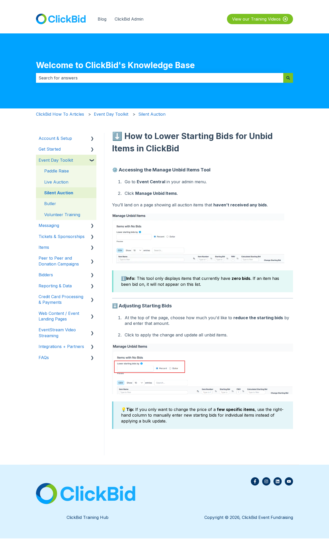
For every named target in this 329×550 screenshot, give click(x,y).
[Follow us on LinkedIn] (277, 481)
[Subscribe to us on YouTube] (289, 481)
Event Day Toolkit (111, 114)
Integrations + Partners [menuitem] (61, 346)
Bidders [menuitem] (46, 274)
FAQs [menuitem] (44, 357)
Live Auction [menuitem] (56, 182)
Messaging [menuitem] (49, 225)
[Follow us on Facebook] (255, 481)
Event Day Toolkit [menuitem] (56, 160)
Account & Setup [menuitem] (55, 138)
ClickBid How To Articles (60, 114)
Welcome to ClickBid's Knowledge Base (115, 65)
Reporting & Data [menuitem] (55, 285)
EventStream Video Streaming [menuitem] (57, 332)
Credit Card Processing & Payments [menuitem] (61, 299)
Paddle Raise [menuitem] (56, 170)
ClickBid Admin (129, 19)
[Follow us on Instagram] (266, 481)
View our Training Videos (256, 19)
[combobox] (159, 78)
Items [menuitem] (44, 247)
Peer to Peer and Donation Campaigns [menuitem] (59, 260)
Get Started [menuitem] (50, 149)
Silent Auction (152, 114)
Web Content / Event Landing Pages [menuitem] (59, 316)
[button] (92, 138)
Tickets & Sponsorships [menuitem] (62, 236)
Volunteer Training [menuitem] (62, 214)
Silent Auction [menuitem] (58, 192)
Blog (102, 19)
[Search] (288, 78)
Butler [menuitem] (50, 203)
